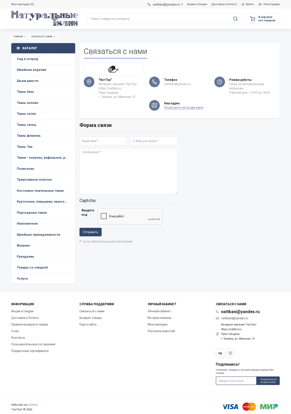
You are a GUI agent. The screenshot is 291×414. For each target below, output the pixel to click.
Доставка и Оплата (25, 318)
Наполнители (27, 223)
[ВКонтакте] (220, 353)
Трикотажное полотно (34, 180)
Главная (18, 36)
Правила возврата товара (29, 324)
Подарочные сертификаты (30, 351)
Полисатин (25, 169)
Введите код (88, 212)
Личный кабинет (159, 311)
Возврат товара (90, 318)
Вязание (23, 245)
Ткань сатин (26, 114)
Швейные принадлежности (38, 235)
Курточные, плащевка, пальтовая (43, 201)
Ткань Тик (24, 147)
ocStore (32, 404)
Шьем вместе (27, 81)
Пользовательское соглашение (33, 344)
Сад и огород (27, 59)
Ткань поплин (27, 103)
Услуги (22, 278)
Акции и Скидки (22, 311)
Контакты (18, 337)
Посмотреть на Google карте (183, 107)
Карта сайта (88, 324)
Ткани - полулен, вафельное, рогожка (46, 158)
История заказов (159, 318)
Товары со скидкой (32, 267)
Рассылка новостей (161, 331)
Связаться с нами (41, 36)
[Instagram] (230, 353)
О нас (15, 331)
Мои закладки (157, 324)
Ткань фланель (29, 136)
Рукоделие (25, 257)
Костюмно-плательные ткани (40, 191)
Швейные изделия (31, 70)
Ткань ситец (26, 125)
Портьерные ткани (32, 213)
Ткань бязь (25, 92)
